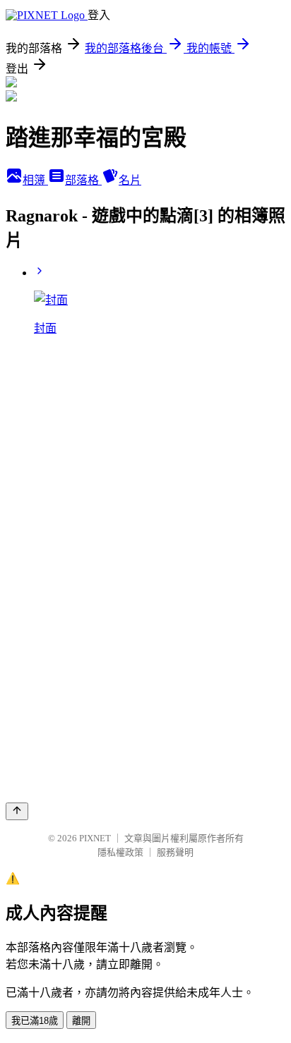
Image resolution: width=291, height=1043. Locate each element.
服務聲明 (175, 852)
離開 (81, 1020)
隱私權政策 (120, 852)
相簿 (35, 180)
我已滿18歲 (34, 1020)
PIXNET (95, 838)
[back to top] (17, 811)
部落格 (83, 180)
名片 (130, 180)
